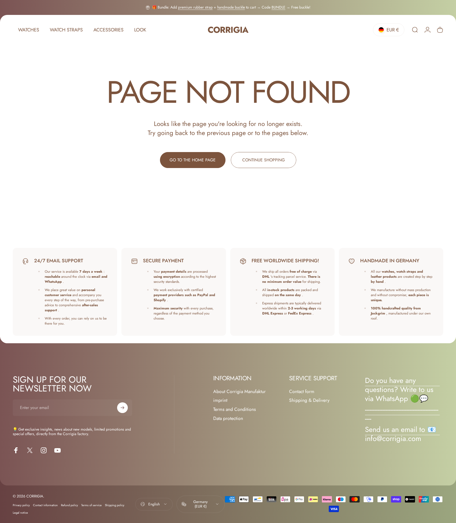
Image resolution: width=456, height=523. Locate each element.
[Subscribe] (122, 407)
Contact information (45, 505)
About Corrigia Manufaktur (239, 392)
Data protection (228, 419)
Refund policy (69, 505)
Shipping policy (114, 505)
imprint (220, 400)
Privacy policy (21, 505)
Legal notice (20, 512)
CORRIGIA (228, 30)
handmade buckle (231, 7)
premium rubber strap (195, 7)
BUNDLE (278, 7)
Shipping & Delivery (309, 400)
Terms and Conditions (234, 409)
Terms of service (91, 505)
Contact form (301, 392)
